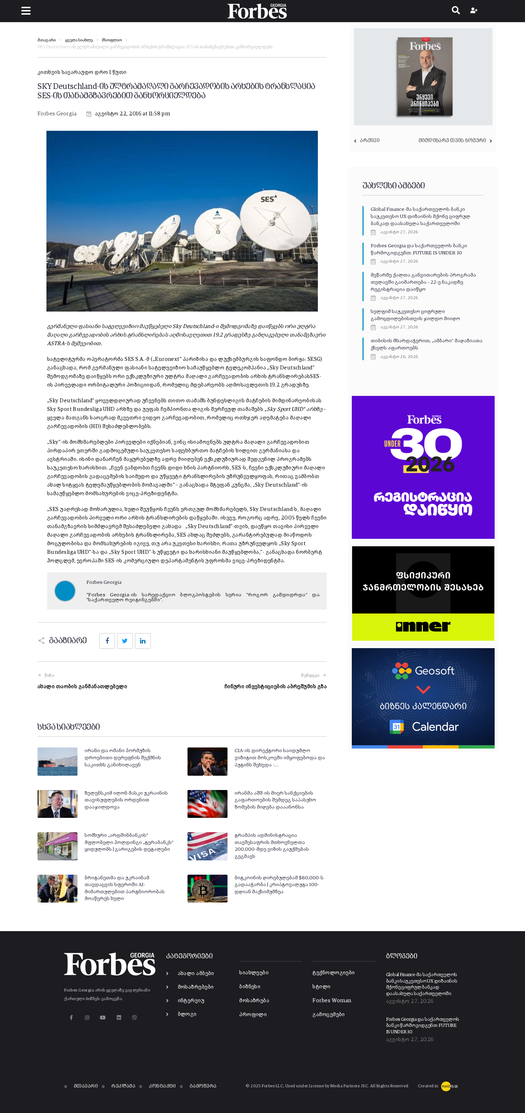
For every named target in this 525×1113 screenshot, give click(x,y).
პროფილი (253, 1014)
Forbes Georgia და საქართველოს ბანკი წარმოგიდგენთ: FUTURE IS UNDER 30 (422, 1025)
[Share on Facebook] (107, 641)
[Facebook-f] (71, 1017)
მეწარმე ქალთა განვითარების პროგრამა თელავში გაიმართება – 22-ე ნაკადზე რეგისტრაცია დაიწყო (423, 282)
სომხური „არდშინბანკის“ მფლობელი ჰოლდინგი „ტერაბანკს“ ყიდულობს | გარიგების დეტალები (129, 842)
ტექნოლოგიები (333, 972)
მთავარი (47, 40)
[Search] (456, 11)
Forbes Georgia (57, 113)
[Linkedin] (119, 1017)
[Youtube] (103, 1017)
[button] (26, 11)
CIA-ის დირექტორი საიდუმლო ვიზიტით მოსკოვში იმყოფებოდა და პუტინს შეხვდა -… (280, 757)
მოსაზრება (254, 1000)
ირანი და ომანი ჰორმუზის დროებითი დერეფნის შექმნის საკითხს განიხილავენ (123, 757)
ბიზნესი (249, 986)
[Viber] (135, 1017)
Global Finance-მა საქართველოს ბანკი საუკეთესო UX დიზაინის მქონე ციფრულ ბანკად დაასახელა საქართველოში (420, 216)
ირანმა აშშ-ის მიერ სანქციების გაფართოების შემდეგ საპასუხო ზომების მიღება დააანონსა (275, 800)
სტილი (321, 986)
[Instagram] (87, 1017)
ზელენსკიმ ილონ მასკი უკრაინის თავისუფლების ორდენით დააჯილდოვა (126, 800)
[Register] (474, 11)
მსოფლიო (112, 40)
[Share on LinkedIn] (143, 641)
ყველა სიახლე (78, 40)
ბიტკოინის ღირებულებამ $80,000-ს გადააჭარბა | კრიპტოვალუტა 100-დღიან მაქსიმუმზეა (279, 884)
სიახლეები (254, 972)
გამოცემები (328, 1014)
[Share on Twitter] (125, 641)
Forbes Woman (331, 1000)
